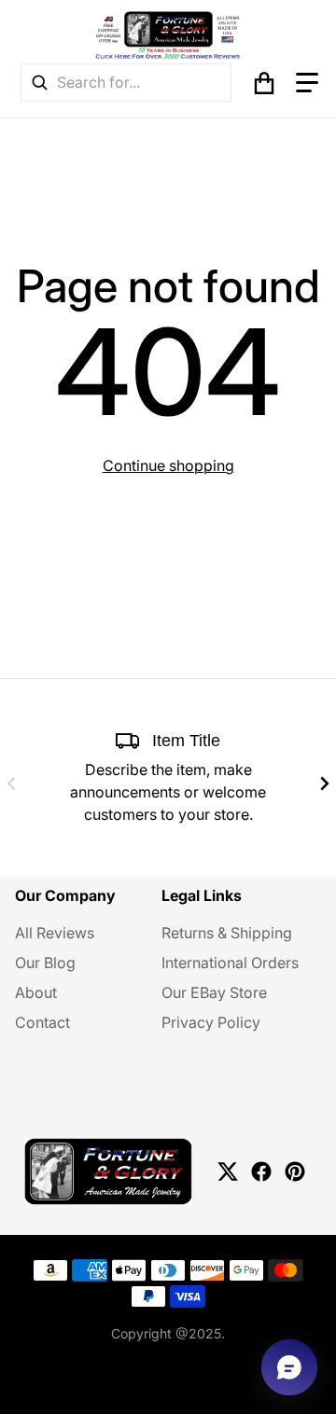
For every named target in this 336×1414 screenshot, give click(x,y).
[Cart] (264, 83)
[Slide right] (325, 783)
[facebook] (261, 1171)
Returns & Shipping (226, 932)
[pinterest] (295, 1171)
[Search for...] (39, 82)
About (36, 992)
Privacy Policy (210, 1022)
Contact (42, 1022)
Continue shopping (168, 465)
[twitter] (228, 1171)
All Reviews (54, 932)
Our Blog (45, 962)
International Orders (230, 962)
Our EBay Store (214, 992)
